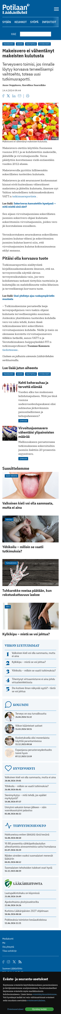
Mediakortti (7, 938)
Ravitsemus (31, 44)
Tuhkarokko (11, 563)
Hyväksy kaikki (39, 1009)
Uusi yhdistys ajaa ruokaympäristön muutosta (28, 297)
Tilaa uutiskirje (9, 950)
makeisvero (8, 44)
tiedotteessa (10, 350)
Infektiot (49, 22)
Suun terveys (11, 476)
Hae (13, 34)
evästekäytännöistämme (44, 994)
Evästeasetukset (15, 1009)
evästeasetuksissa (36, 1000)
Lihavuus (23, 421)
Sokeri (20, 44)
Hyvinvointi (44, 44)
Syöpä (34, 22)
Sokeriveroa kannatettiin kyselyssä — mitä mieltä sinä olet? (29, 205)
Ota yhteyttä (8, 946)
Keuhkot (21, 22)
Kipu (8, 607)
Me (3, 942)
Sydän (6, 22)
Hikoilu (9, 519)
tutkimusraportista (24, 196)
